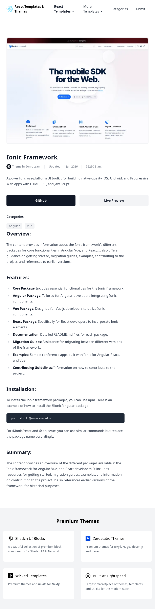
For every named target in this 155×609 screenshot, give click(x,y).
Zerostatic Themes (109, 538)
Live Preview (114, 200)
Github (41, 200)
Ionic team (33, 166)
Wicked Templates (31, 575)
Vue (29, 226)
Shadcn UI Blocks (30, 538)
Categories (119, 9)
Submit (139, 9)
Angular (14, 226)
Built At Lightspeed (109, 575)
